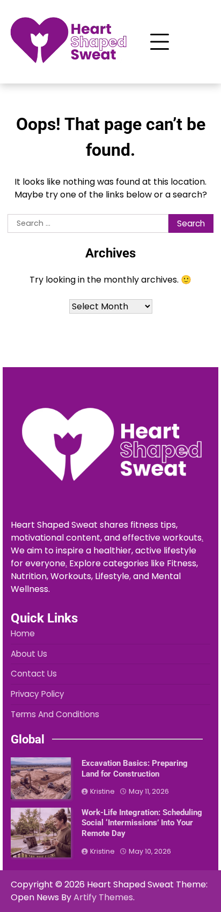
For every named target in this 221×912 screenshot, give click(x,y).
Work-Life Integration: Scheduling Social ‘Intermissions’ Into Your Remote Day (142, 823)
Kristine (102, 791)
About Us (29, 653)
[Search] (198, 42)
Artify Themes (103, 897)
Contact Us (34, 673)
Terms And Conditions (55, 714)
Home (23, 633)
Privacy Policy (37, 694)
